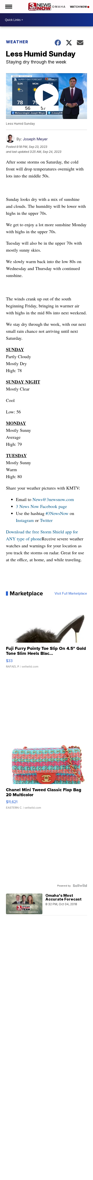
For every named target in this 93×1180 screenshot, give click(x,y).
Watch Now (78, 6)
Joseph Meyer (35, 139)
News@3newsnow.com (53, 499)
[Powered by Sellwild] (80, 885)
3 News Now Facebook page (41, 506)
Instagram (25, 520)
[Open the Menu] (8, 6)
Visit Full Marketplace (71, 593)
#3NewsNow (57, 513)
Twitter (46, 520)
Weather (17, 41)
